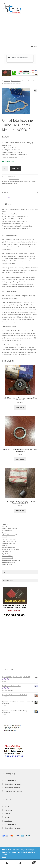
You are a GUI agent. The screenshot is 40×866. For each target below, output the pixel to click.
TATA (28, 181)
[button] (35, 90)
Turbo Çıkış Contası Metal (9, 183)
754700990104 (11, 181)
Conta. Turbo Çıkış (21, 181)
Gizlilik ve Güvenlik (10, 780)
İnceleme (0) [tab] (6, 198)
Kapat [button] (4, 857)
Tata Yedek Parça (15, 81)
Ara (20, 863)
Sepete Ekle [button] (20, 407)
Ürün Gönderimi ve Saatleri (13, 791)
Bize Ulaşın (8, 821)
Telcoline (33, 181)
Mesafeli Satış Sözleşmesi (13, 784)
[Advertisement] (20, 34)
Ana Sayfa (7, 81)
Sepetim (7, 817)
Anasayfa (7, 806)
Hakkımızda (8, 810)
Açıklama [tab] (5, 192)
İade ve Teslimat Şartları (12, 787)
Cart (31, 861)
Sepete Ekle (15, 168)
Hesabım (7, 814)
